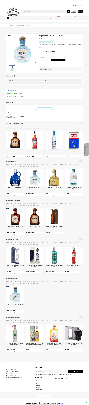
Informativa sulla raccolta (32, 403)
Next (82, 123)
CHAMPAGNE (54, 126)
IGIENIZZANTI (36, 128)
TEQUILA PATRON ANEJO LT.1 (54, 187)
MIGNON (48, 126)
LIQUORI (33, 126)
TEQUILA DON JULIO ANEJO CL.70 (15, 226)
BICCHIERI (61, 126)
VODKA (15, 126)
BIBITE (14, 128)
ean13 (40, 40)
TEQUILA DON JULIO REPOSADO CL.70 (15, 149)
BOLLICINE (19, 128)
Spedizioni (38, 380)
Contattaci (38, 387)
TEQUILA (43, 126)
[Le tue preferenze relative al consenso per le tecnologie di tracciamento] (86, 402)
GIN (11, 126)
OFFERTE (38, 126)
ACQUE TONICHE (26, 126)
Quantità (43, 57)
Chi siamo (38, 383)
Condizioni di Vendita (40, 381)
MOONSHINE (29, 128)
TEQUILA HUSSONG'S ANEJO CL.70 (15, 187)
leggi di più (18, 93)
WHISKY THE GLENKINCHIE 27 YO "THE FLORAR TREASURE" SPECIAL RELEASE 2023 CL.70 (34, 345)
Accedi (74, 11)
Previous (80, 123)
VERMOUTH (8, 128)
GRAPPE (70, 126)
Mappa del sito (39, 389)
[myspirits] (12, 11)
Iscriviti (76, 371)
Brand (40, 38)
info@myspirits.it (12, 373)
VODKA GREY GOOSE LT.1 (54, 149)
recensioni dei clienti (85, 150)
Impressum (38, 385)
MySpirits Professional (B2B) (61, 378)
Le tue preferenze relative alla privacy (50, 403)
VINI (24, 128)
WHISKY (19, 126)
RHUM (7, 126)
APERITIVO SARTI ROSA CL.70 (73, 265)
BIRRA (66, 126)
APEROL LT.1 (34, 149)
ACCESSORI (76, 126)
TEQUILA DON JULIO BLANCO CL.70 (34, 187)
